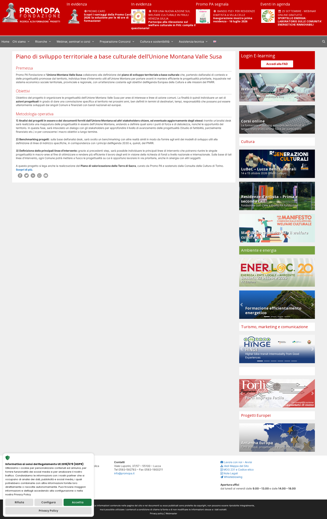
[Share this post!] (20, 176)
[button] (241, 304)
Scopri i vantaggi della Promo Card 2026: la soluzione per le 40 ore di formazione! (107, 18)
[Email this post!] (46, 176)
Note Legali (230, 473)
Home (5, 41)
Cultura (248, 141)
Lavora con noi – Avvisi (238, 462)
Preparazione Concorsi (115, 41)
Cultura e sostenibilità (154, 41)
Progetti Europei (256, 415)
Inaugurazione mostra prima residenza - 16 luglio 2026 (232, 19)
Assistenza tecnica (191, 41)
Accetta (77, 502)
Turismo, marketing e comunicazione (274, 326)
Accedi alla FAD (277, 64)
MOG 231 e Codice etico (238, 469)
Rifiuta (19, 502)
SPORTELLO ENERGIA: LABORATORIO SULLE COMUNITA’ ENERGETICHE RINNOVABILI (300, 21)
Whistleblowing (233, 476)
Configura (48, 502)
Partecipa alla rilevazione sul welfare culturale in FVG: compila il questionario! (163, 25)
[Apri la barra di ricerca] (323, 41)
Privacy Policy (48, 511)
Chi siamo (19, 41)
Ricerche (41, 41)
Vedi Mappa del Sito (236, 465)
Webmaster (171, 513)
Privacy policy (157, 513)
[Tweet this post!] (26, 176)
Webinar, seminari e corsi (73, 41)
